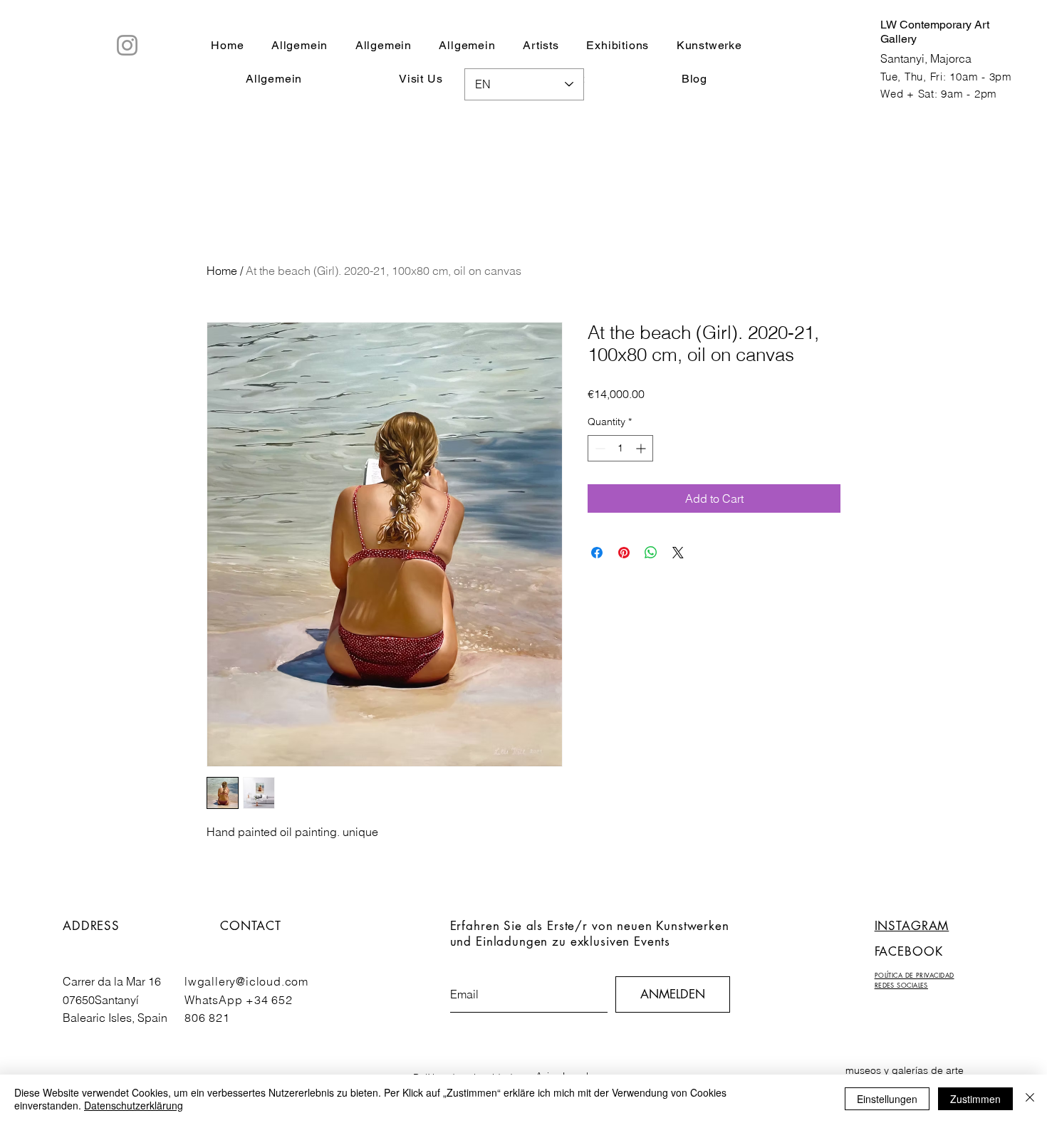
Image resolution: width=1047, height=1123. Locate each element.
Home (222, 270)
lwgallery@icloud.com (246, 981)
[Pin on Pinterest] (623, 552)
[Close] (1029, 1099)
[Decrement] (599, 448)
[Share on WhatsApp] (651, 552)
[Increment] (642, 448)
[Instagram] (127, 45)
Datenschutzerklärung (133, 1105)
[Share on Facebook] (596, 552)
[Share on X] (678, 552)
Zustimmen (975, 1099)
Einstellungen (887, 1099)
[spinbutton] (620, 448)
